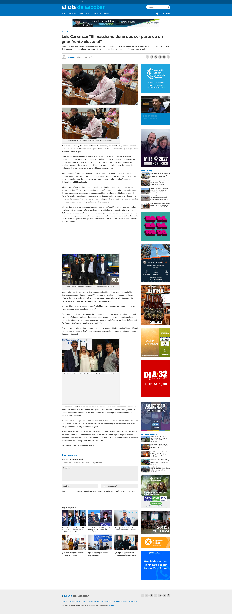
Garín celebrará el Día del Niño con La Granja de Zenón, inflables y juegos (160, 446)
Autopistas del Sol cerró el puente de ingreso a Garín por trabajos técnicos (159, 190)
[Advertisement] (100, 238)
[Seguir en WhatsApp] (160, 595)
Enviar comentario (132, 496)
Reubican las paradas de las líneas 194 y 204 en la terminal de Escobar (159, 182)
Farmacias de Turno (81, 2)
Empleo (80, 13)
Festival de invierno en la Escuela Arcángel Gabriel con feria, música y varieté (160, 468)
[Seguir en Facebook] (147, 595)
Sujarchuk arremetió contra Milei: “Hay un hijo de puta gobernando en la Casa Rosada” (125, 553)
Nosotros (64, 2)
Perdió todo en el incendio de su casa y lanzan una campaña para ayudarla (160, 453)
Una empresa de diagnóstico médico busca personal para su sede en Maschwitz (160, 175)
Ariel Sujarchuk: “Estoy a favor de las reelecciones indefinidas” (125, 529)
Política (66, 32)
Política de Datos (94, 601)
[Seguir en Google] (168, 595)
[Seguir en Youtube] (155, 595)
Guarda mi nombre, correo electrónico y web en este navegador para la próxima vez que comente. (99, 491)
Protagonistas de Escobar (120, 601)
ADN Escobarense (106, 601)
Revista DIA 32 (133, 601)
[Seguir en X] (142, 595)
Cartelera (87, 13)
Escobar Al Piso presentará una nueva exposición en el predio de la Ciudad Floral (159, 461)
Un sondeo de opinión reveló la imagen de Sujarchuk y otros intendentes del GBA (73, 529)
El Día (83, 7)
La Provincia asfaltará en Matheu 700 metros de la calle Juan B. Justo (158, 438)
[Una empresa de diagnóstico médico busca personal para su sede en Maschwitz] (145, 175)
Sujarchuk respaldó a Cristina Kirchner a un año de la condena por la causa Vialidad (74, 553)
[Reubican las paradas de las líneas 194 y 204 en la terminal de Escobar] (145, 183)
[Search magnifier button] (168, 7)
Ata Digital (111, 605)
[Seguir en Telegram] (164, 595)
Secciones (106, 13)
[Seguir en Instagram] (151, 595)
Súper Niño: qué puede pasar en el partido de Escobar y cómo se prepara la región (160, 197)
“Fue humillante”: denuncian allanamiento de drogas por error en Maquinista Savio (160, 205)
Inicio (63, 13)
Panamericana (97, 13)
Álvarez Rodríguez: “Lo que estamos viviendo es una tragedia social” (98, 553)
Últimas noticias (71, 13)
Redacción (71, 57)
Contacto (71, 2)
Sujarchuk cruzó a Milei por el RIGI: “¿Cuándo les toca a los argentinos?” (99, 529)
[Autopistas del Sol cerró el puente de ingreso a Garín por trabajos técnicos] (145, 191)
